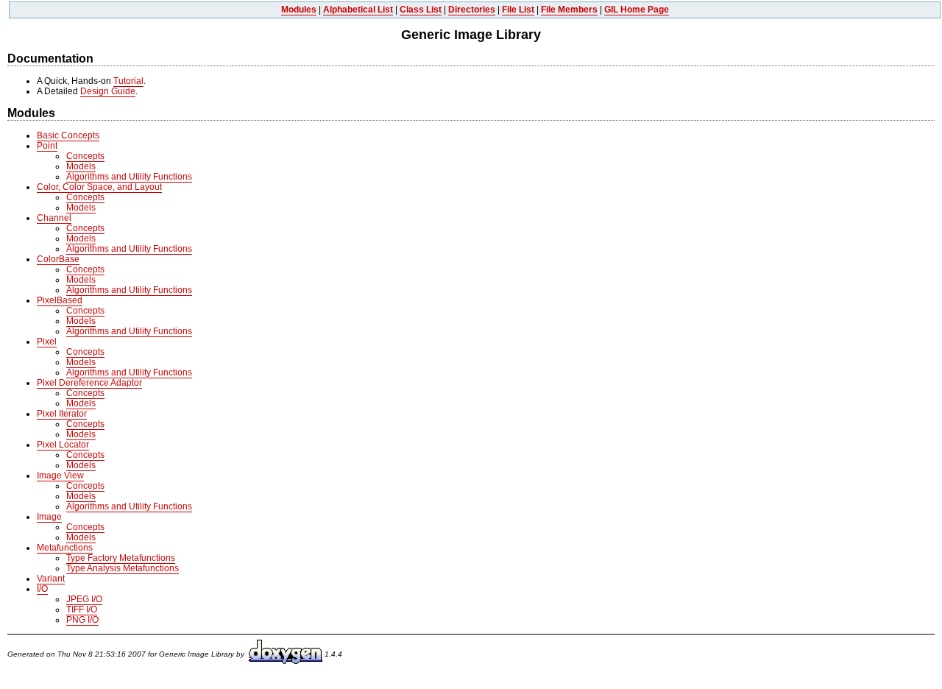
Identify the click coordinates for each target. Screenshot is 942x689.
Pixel (47, 341)
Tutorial (128, 81)
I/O (42, 589)
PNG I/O (82, 620)
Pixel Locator (63, 444)
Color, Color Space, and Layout (99, 187)
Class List (421, 9)
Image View (60, 475)
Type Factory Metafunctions (120, 558)
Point (47, 146)
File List (518, 9)
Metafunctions (65, 548)
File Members (569, 9)
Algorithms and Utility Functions (129, 177)
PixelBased (59, 300)
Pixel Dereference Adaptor (89, 383)
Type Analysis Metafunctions (122, 568)
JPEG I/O (84, 599)
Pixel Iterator (62, 414)
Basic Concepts (68, 135)
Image (49, 517)
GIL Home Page (636, 9)
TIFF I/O (81, 609)
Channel (54, 218)
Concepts (85, 156)
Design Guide (107, 91)
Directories (471, 9)
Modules (298, 9)
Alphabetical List (358, 9)
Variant (51, 578)
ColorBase (58, 259)
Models (81, 166)
